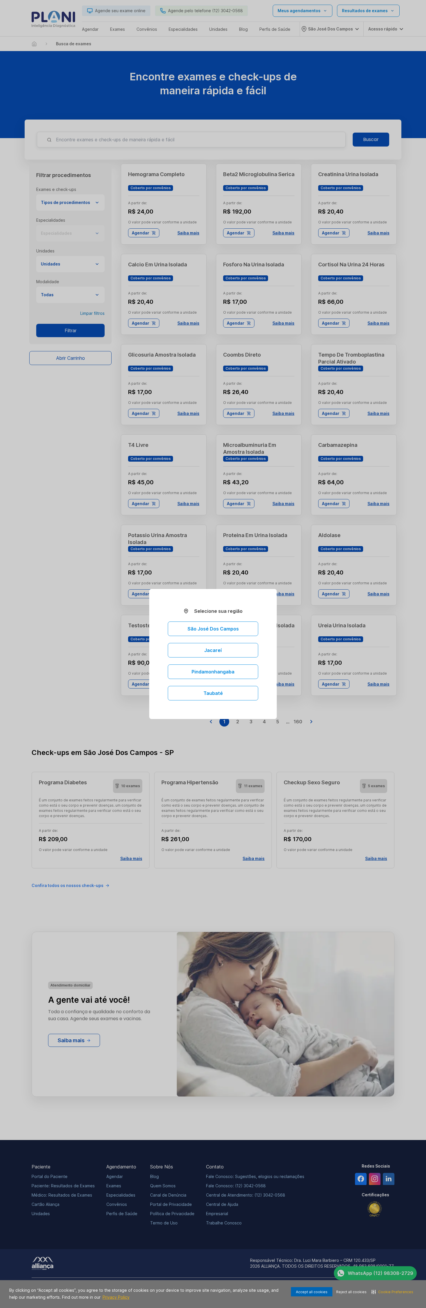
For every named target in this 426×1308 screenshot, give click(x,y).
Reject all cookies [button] (351, 1292)
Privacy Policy (116, 1297)
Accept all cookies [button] (311, 1292)
